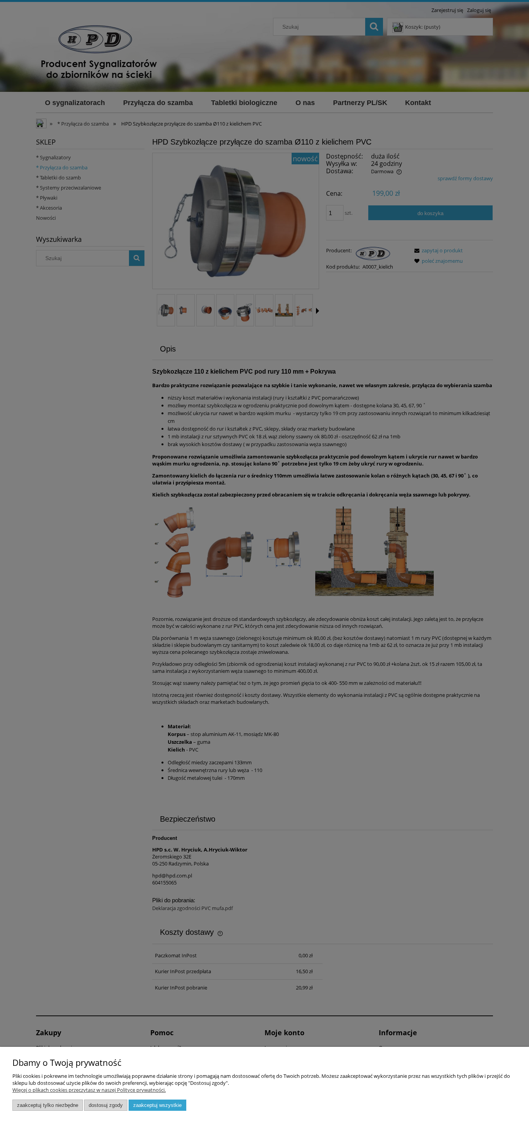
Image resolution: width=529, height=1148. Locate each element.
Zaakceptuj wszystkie (157, 1105)
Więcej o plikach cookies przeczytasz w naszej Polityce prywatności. (89, 1089)
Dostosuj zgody (106, 1105)
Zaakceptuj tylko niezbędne (47, 1105)
